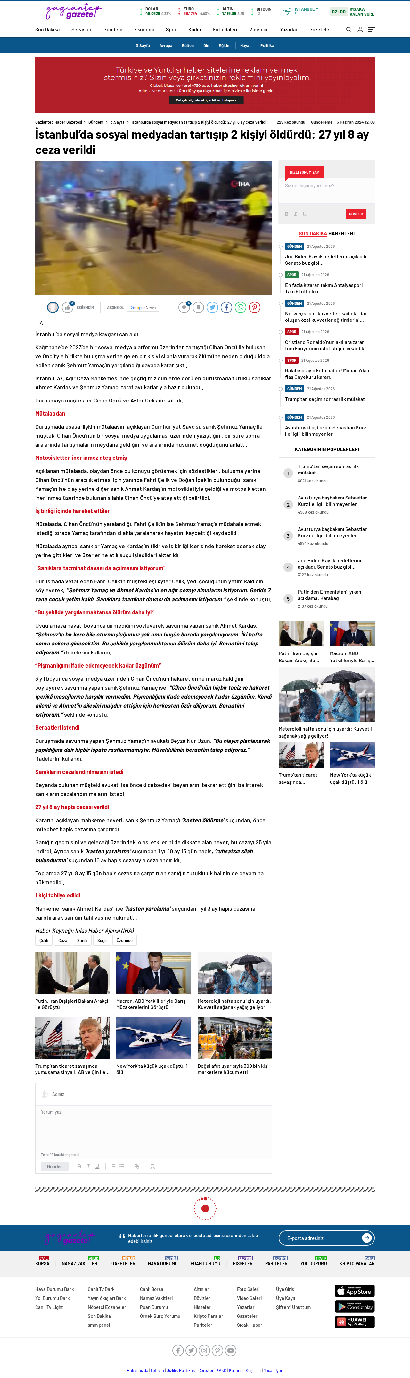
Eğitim (225, 45)
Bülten (188, 45)
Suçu (102, 940)
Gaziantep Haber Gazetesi (58, 122)
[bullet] (121, 1166)
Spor (171, 29)
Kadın (194, 29)
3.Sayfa (143, 45)
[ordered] (112, 1166)
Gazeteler (320, 29)
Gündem (112, 29)
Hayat (245, 45)
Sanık (82, 940)
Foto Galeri (225, 29)
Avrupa (166, 45)
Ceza (62, 940)
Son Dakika (47, 29)
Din (206, 45)
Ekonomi (144, 29)
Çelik (43, 940)
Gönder (54, 1166)
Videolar (258, 29)
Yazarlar (289, 29)
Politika (267, 45)
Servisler (81, 29)
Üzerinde (125, 940)
